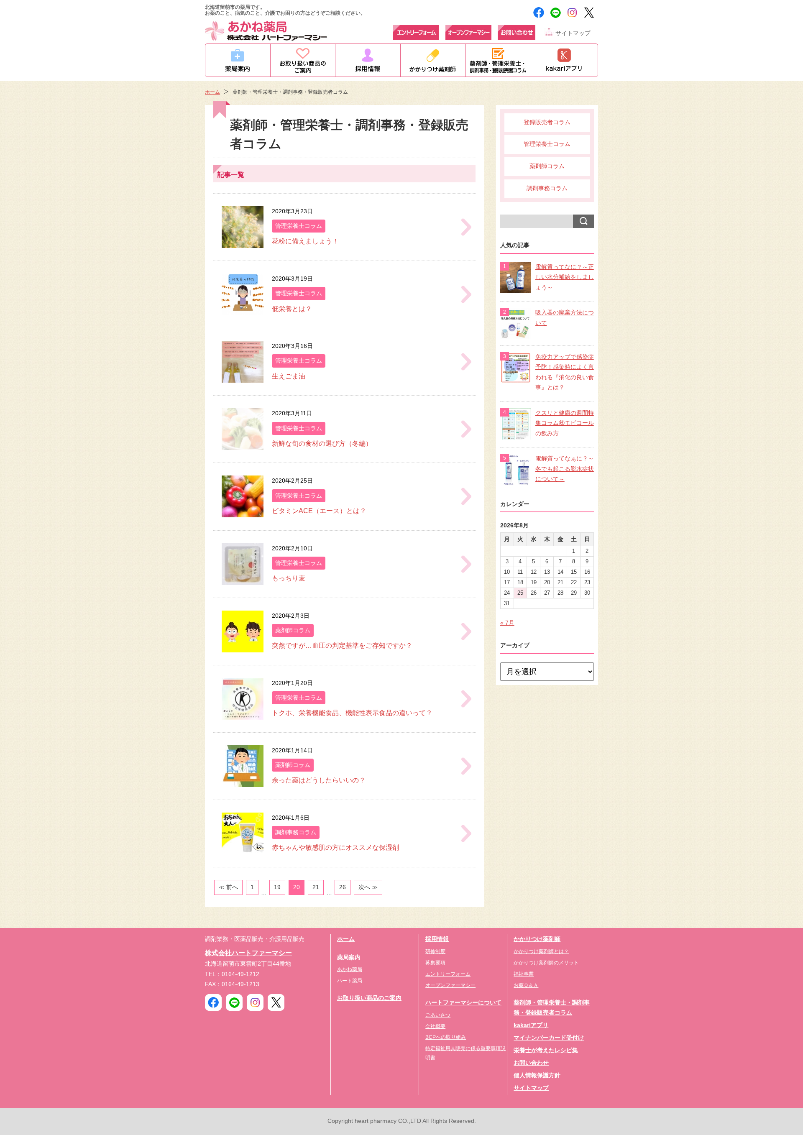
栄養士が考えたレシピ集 (546, 1050)
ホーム (212, 92)
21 (315, 887)
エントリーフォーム (448, 974)
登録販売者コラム (547, 122)
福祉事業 (524, 974)
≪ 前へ (228, 887)
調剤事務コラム (547, 188)
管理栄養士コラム (547, 144)
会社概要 (435, 1026)
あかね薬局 (349, 969)
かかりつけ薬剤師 (537, 939)
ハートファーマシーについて (463, 1003)
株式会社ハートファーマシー (248, 952)
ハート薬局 (349, 981)
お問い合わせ (531, 1063)
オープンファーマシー (450, 985)
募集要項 (435, 963)
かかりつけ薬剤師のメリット (546, 963)
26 (342, 887)
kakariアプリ (531, 1025)
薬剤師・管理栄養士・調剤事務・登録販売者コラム (552, 1008)
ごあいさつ (437, 1015)
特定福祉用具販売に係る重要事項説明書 (465, 1053)
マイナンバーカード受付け (549, 1038)
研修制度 (435, 951)
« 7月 (507, 623)
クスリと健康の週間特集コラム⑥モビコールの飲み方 (564, 423)
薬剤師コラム (547, 166)
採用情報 (437, 939)
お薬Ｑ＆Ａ (526, 985)
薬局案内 (349, 957)
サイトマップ (573, 33)
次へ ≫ (368, 887)
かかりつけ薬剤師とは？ (541, 951)
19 (277, 887)
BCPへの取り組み (445, 1037)
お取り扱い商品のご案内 (369, 998)
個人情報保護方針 (537, 1075)
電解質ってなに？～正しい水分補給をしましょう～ (564, 277)
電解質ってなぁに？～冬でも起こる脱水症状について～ (564, 468)
